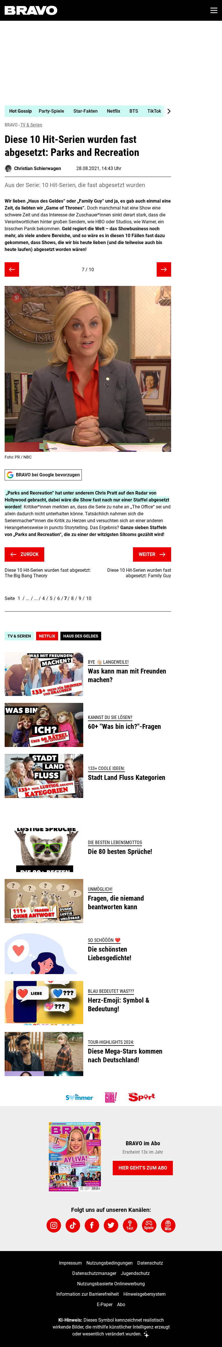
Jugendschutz (135, 1273)
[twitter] (111, 1225)
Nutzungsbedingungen (109, 1263)
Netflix (47, 636)
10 (88, 598)
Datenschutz (150, 1263)
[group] (85, 111)
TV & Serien (31, 125)
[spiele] (149, 1225)
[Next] (166, 111)
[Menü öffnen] (213, 10)
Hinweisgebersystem (144, 1294)
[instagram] (54, 1225)
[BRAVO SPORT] (142, 1097)
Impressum (70, 1263)
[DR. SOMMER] (79, 1097)
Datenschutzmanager (94, 1273)
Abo (121, 1304)
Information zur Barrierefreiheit (87, 1294)
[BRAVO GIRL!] (111, 1097)
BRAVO (11, 125)
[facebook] (92, 1225)
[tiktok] (73, 1225)
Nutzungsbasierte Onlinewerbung (111, 1283)
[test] (130, 1225)
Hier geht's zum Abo (143, 1168)
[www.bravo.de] (31, 10)
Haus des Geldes (80, 636)
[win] (168, 1225)
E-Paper (104, 1304)
